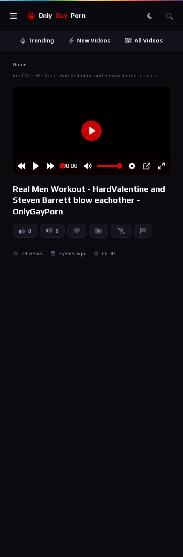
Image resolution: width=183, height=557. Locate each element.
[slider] (62, 166)
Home (20, 65)
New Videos (94, 40)
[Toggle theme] (149, 16)
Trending (41, 40)
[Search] (169, 16)
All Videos (148, 40)
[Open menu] (13, 16)
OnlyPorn (62, 15)
